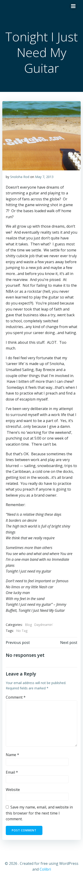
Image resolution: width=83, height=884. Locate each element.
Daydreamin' (43, 624)
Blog (28, 624)
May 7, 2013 (44, 177)
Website (13, 789)
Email (12, 772)
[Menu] (73, 6)
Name (12, 754)
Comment (16, 697)
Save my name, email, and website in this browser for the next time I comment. (39, 813)
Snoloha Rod (19, 177)
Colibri (45, 869)
